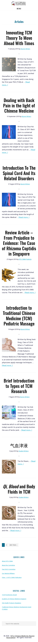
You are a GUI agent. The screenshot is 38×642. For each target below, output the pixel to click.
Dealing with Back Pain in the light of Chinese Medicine (19, 105)
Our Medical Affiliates (8, 573)
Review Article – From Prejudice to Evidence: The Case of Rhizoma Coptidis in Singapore (19, 243)
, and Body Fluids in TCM (19, 489)
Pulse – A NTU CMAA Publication (12, 577)
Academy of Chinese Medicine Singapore (14, 599)
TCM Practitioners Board (9, 595)
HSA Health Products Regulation (11, 603)
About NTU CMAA (7, 561)
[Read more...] (24, 217)
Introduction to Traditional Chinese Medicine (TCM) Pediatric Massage (19, 315)
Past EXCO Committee (8, 569)
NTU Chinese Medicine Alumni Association (19, 3)
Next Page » (13, 545)
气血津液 (19, 445)
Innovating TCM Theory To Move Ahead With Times (19, 37)
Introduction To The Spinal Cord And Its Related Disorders (19, 173)
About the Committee (8, 565)
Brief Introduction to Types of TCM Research (19, 385)
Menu (19, 8)
